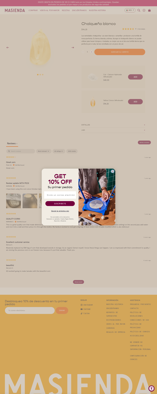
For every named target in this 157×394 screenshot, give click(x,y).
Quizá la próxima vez (60, 211)
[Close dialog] (112, 171)
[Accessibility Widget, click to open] (151, 388)
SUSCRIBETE (60, 203)
